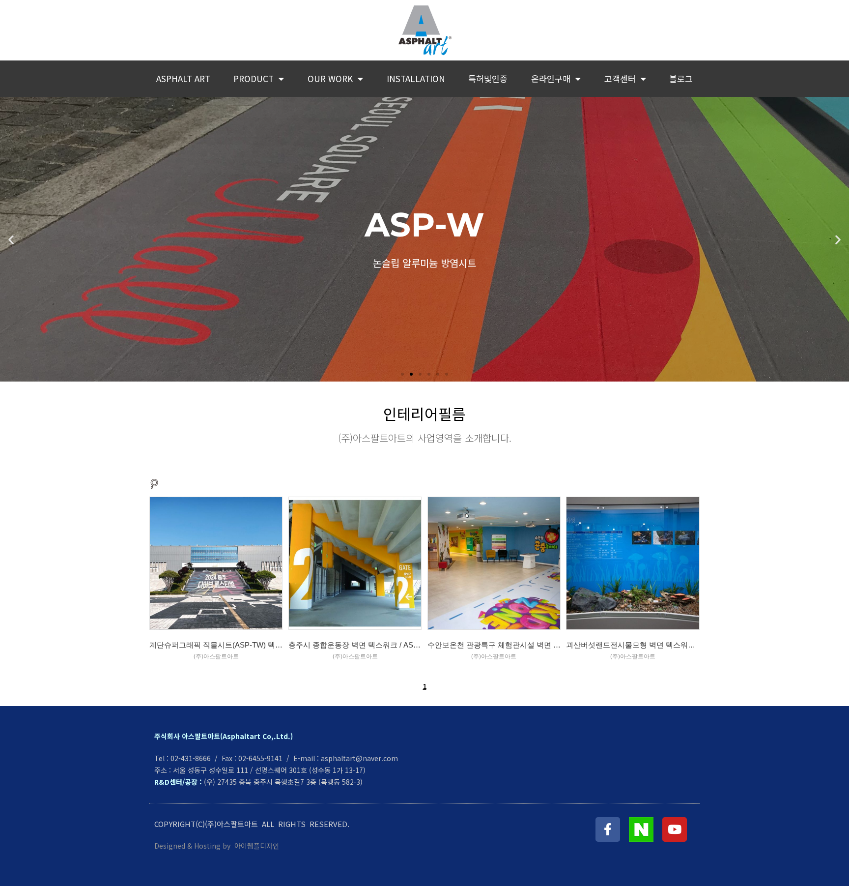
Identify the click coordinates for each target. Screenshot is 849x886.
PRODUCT (253, 78)
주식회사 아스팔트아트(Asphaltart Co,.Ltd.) (223, 736)
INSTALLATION (416, 78)
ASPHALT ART (183, 78)
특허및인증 (488, 78)
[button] (402, 374)
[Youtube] (674, 829)
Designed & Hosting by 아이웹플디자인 (217, 846)
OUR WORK (330, 78)
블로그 (681, 78)
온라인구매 (550, 78)
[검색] (154, 483)
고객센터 (620, 78)
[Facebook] (607, 829)
